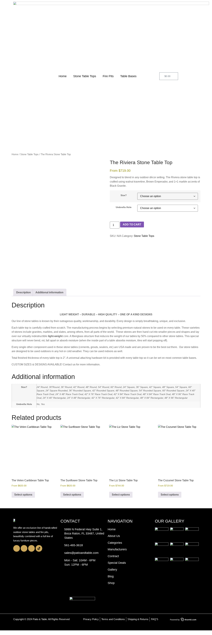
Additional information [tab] (49, 292)
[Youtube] (31, 548)
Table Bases (128, 76)
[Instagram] (16, 548)
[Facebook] (24, 548)
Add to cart (132, 224)
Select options (23, 494)
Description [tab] (23, 292)
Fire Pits (108, 76)
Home (63, 76)
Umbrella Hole (124, 207)
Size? (124, 195)
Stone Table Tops (84, 76)
